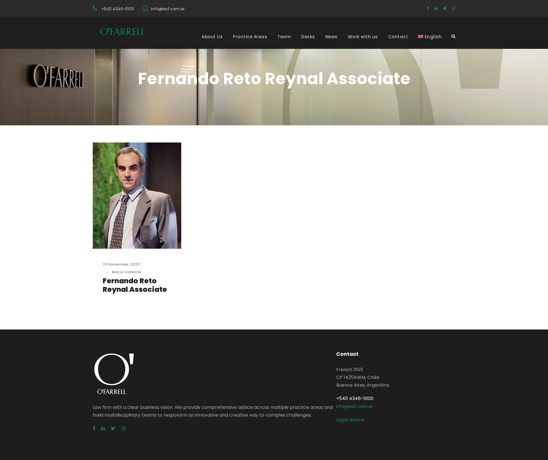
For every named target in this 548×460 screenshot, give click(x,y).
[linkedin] (436, 8)
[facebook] (428, 8)
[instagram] (453, 8)
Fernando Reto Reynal (135, 285)
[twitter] (445, 8)
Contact (398, 37)
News (331, 37)
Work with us (363, 37)
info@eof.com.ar (168, 9)
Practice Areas (250, 37)
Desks (308, 37)
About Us (212, 37)
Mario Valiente (126, 272)
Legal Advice (350, 420)
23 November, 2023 (121, 264)
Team (284, 37)
